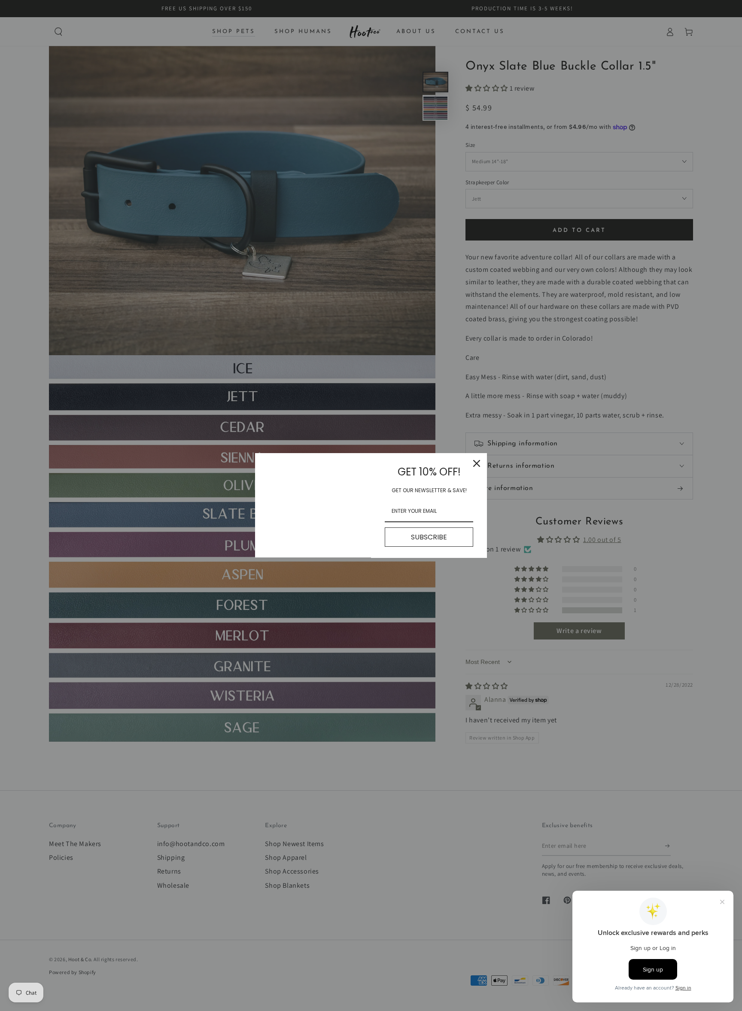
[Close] (476, 463)
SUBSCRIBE (429, 537)
